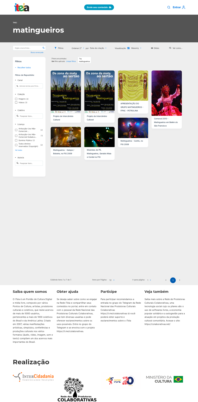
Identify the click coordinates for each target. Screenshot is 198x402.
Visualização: (121, 48)
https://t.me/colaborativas (70, 331)
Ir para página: (138, 280)
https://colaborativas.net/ (157, 324)
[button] (166, 280)
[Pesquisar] (168, 7)
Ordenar (75, 48)
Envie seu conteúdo (97, 7)
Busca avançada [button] (37, 52)
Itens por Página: (99, 280)
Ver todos (18, 150)
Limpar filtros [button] (71, 61)
